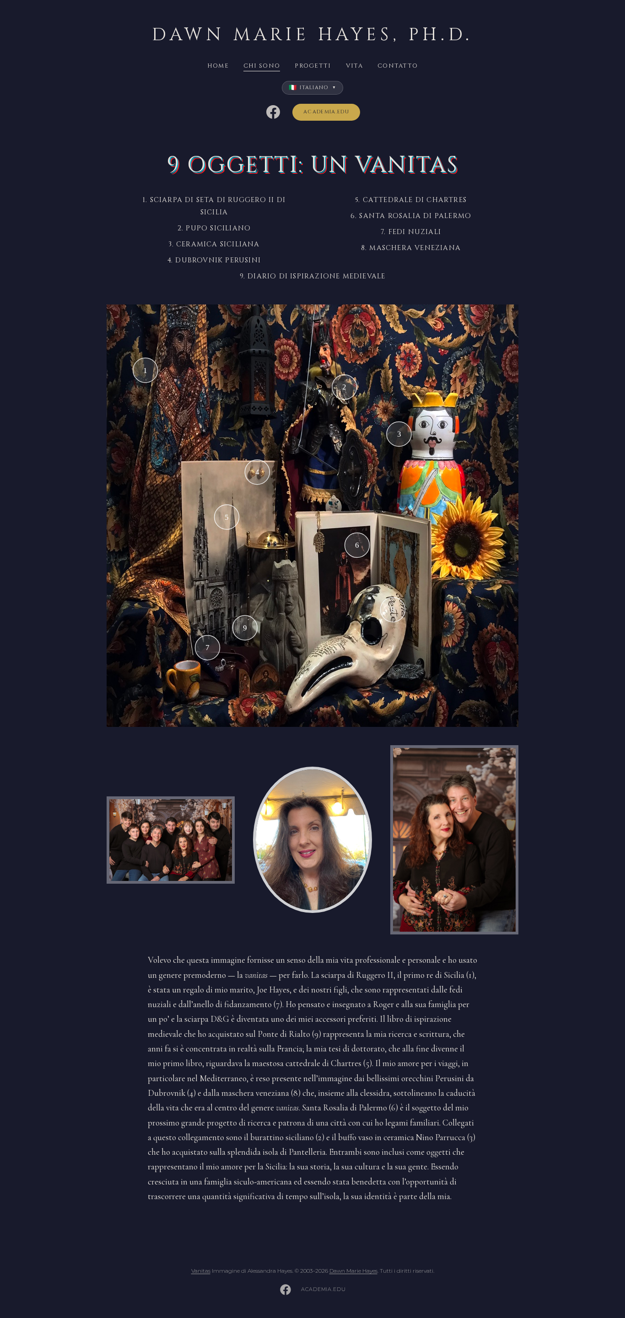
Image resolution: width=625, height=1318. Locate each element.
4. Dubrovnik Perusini (214, 260)
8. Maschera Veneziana (411, 248)
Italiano (312, 87)
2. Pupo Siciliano (214, 228)
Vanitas (200, 1270)
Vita (354, 66)
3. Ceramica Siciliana (213, 244)
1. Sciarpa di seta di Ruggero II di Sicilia (214, 206)
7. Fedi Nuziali (411, 232)
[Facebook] (273, 112)
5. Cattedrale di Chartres (411, 200)
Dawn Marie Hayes (353, 1270)
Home (218, 66)
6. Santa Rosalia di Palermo (410, 216)
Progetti (313, 66)
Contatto (397, 66)
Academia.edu (326, 111)
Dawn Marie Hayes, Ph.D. (312, 35)
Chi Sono (261, 66)
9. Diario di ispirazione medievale (313, 276)
